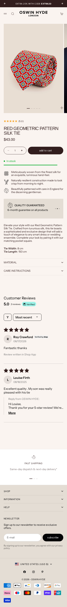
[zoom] (62, 108)
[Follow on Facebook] (24, 571)
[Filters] (8, 317)
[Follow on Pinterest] (42, 571)
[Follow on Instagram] (33, 571)
